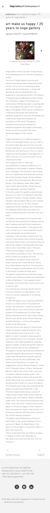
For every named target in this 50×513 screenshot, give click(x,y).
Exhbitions (11, 14)
